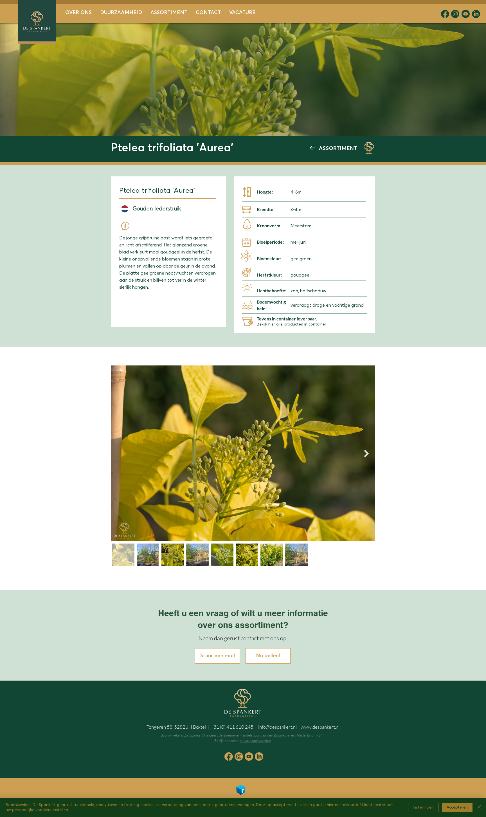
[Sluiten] (479, 807)
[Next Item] (366, 453)
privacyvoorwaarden (255, 740)
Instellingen (423, 807)
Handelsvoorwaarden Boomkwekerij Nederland (277, 735)
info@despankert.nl (277, 727)
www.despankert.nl (320, 727)
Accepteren (457, 807)
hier (271, 324)
